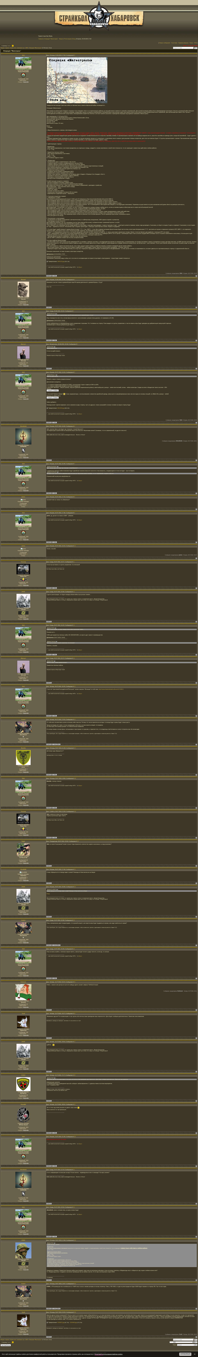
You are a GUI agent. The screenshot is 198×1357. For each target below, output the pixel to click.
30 (75, 1136)
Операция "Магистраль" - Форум (53, 38)
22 (75, 886)
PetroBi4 (23, 1104)
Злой (23, 1013)
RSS (195, 43)
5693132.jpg (60, 261)
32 (74, 1207)
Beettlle (23, 748)
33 (75, 1240)
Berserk (23, 279)
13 (74, 625)
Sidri (23, 55)
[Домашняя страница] (58, 744)
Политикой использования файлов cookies (108, 1354)
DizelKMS (23, 869)
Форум (2, 47)
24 (74, 949)
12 (74, 591)
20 (78, 841)
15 (74, 686)
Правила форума (183, 43)
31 (74, 1169)
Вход (73, 38)
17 (75, 748)
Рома (48, 893)
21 (75, 869)
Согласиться (185, 1354)
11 (73, 561)
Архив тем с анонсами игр (17, 47)
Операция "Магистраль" (35, 47)
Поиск (191, 43)
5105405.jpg (73, 1322)
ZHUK (23, 591)
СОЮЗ (23, 1075)
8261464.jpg (60, 408)
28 (74, 1075)
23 (74, 920)
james (23, 496)
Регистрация (67, 38)
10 (75, 546)
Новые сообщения (164, 43)
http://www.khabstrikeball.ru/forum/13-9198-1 (111, 689)
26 (74, 1013)
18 (75, 778)
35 (75, 1312)
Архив (7, 47)
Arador (23, 719)
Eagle (23, 841)
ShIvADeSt (23, 426)
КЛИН (23, 1240)
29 (74, 1104)
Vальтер (23, 561)
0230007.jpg (60, 1322)
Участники (174, 43)
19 (75, 811)
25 (74, 982)
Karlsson (23, 982)
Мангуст (23, 344)
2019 (27, 47)
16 (74, 719)
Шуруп (80, 267)
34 (75, 1283)
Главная (40, 38)
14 (74, 658)
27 (74, 1041)
